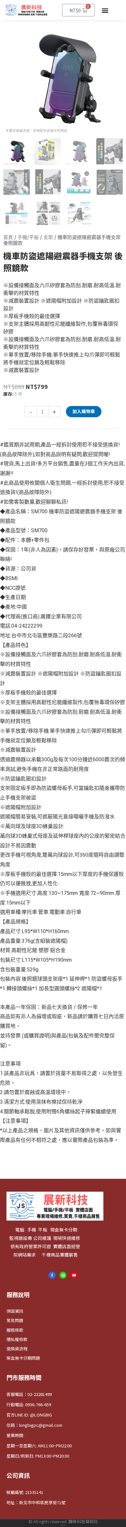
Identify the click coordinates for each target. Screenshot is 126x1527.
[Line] (63, 1275)
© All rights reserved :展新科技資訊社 (63, 1521)
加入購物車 (83, 411)
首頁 (8, 237)
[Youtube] (74, 1275)
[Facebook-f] (52, 1275)
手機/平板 (28, 237)
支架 (48, 237)
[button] (105, 10)
